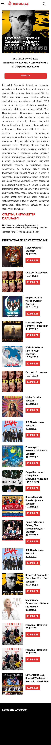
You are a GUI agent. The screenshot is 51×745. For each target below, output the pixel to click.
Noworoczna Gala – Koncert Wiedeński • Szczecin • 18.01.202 (37, 678)
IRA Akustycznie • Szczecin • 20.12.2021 (35, 425)
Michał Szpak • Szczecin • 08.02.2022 (33, 400)
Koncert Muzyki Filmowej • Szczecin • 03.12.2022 (37, 325)
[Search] (44, 4)
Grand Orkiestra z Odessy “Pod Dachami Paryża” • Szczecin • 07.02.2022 (35, 529)
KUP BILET (32, 260)
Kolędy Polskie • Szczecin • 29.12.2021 (34, 251)
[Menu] (3, 4)
